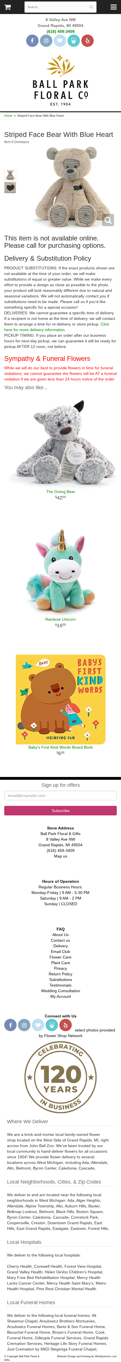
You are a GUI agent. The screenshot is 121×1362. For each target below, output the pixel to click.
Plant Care (60, 962)
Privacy (60, 968)
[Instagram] (46, 41)
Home (8, 115)
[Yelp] (87, 41)
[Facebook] (32, 41)
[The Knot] (60, 41)
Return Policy (60, 974)
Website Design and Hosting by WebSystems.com (87, 1356)
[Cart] (7, 8)
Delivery (60, 946)
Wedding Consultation (60, 991)
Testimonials (60, 985)
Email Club (60, 951)
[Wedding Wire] (74, 41)
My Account (60, 996)
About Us (60, 934)
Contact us (60, 940)
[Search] (91, 7)
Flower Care (60, 957)
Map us (60, 856)
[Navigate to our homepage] (60, 79)
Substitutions (60, 979)
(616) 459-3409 (61, 31)
